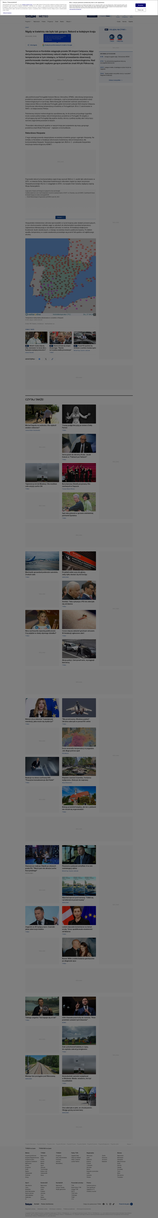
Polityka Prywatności (7, 12)
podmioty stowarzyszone (27, 4)
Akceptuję (140, 5)
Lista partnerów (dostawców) (75, 9)
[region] (79, 7)
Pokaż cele (140, 10)
